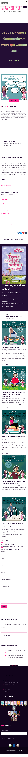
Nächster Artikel (19, 239)
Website (3, 572)
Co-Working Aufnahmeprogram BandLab (10, 224)
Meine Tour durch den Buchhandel (15, 655)
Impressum (7, 687)
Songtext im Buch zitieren (13, 652)
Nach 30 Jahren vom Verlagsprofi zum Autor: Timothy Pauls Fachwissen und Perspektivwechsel (14, 525)
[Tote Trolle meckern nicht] (15, 703)
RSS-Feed (7, 680)
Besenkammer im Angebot (13, 660)
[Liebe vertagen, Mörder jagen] (6, 703)
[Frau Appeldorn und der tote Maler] (9, 713)
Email (2, 565)
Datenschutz (7, 689)
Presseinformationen (9, 684)
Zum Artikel (5, 364)
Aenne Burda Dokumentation (7, 217)
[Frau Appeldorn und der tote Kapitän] (15, 713)
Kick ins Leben (4, 199)
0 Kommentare (12, 106)
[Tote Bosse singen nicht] (12, 703)
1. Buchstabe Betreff (6, 579)
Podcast (16, 60)
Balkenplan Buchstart (6, 185)
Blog (10, 60)
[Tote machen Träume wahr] (9, 703)
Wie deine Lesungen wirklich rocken (15, 657)
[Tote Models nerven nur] (2, 703)
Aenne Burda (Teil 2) (5, 213)
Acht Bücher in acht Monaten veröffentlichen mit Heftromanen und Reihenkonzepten (14, 349)
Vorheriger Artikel (8, 239)
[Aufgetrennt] (15, 718)
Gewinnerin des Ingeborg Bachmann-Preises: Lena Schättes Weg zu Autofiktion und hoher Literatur (14, 438)
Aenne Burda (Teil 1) (5, 210)
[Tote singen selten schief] (25, 703)
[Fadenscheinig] (12, 718)
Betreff (3, 551)
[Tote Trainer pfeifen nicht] (21, 703)
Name (3, 558)
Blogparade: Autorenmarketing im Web (16, 650)
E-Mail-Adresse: (4, 627)
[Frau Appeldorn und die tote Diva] (18, 713)
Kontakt (6, 691)
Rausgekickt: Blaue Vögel (6, 203)
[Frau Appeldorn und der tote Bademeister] (12, 713)
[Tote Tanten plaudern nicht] (18, 703)
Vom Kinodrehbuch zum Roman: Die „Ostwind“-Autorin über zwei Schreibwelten (13, 394)
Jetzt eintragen (6, 635)
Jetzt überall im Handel (7, 306)
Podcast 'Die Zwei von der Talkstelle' (12, 682)
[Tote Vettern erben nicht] (14, 708)
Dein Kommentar (5, 586)
